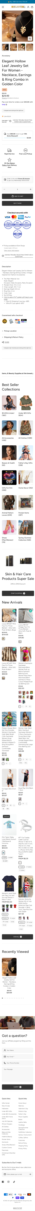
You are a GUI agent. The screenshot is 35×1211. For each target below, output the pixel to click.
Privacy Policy (22, 1148)
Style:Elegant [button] (8, 281)
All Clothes (5, 1127)
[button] (18, 281)
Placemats (5, 1150)
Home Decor (22, 1103)
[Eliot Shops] (17, 7)
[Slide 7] (12, 998)
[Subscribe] (30, 1174)
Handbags (21, 1125)
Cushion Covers (7, 1147)
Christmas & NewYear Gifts (8, 1154)
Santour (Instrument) (25, 1135)
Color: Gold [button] (8, 293)
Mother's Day (22, 1111)
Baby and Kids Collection (6, 1133)
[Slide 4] (7, 998)
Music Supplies (23, 1117)
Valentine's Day (23, 1108)
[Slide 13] (23, 998)
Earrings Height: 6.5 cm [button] (12, 289)
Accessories (6, 1129)
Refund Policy (22, 1143)
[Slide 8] (14, 998)
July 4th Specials (7, 1121)
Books (20, 1119)
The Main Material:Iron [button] (11, 279)
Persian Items (6, 1139)
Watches (21, 1106)
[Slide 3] (5, 998)
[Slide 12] (21, 998)
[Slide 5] (9, 998)
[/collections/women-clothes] (17, 1022)
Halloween (5, 1108)
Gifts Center (6, 1103)
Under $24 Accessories (9, 1114)
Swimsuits (5, 1142)
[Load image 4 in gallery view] (29, 47)
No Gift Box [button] (8, 295)
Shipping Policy (23, 1146)
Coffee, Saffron (23, 1137)
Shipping (4, 98)
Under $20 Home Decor (7, 1117)
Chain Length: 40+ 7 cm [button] (12, 287)
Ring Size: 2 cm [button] (9, 291)
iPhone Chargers (7, 1124)
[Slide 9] (16, 998)
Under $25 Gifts (7, 1111)
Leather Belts (22, 1122)
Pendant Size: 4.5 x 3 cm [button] (12, 285)
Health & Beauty (7, 1136)
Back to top (17, 1208)
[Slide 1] (2, 998)
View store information (11, 250)
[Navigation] (3, 7)
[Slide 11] (19, 998)
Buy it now (17, 203)
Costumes (21, 1140)
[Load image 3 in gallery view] (21, 47)
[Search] (24, 7)
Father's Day (22, 1114)
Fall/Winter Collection (25, 1132)
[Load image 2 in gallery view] (13, 47)
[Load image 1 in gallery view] (5, 47)
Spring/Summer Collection (23, 1128)
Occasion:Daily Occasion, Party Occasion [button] (18, 283)
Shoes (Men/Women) (8, 1145)
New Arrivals (6, 1106)
